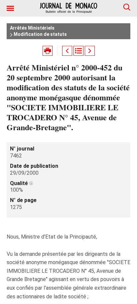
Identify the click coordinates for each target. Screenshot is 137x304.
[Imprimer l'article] (48, 51)
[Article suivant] (90, 51)
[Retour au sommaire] (78, 51)
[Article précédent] (67, 51)
